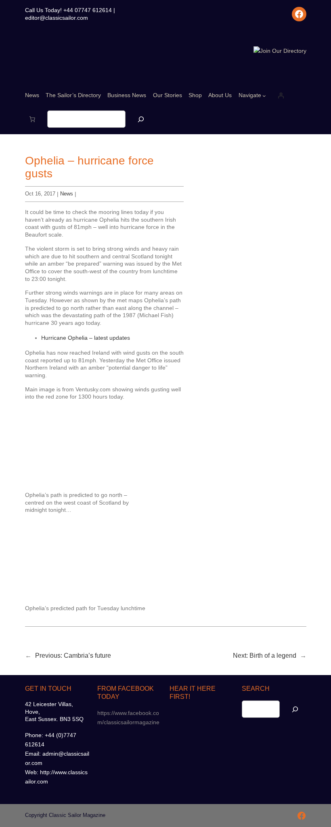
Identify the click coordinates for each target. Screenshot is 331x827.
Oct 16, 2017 (40, 194)
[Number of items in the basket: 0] (32, 119)
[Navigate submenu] (264, 96)
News (66, 194)
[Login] (281, 95)
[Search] (141, 119)
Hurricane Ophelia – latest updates (85, 338)
